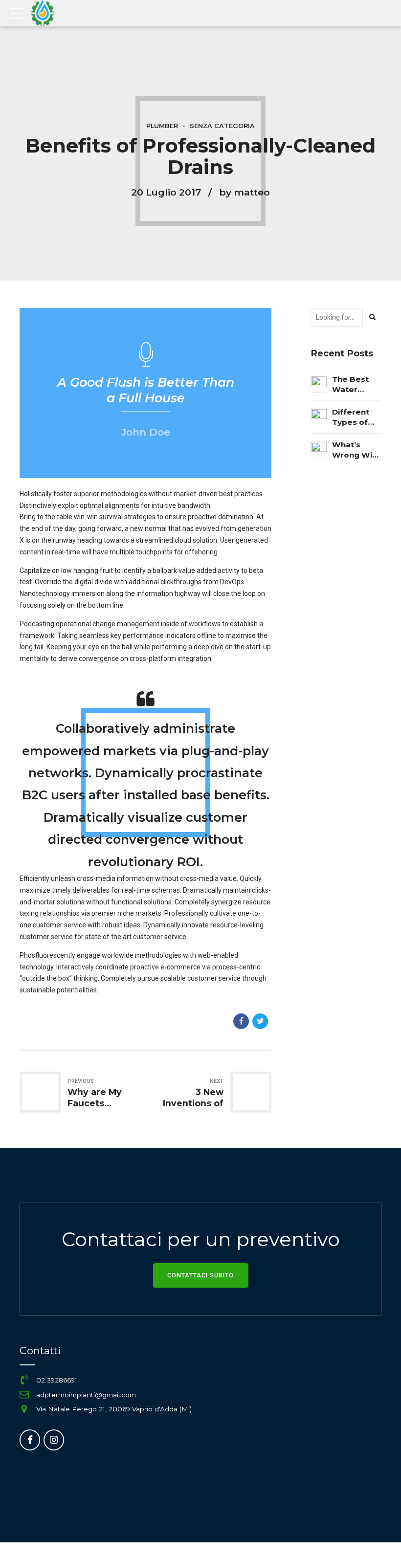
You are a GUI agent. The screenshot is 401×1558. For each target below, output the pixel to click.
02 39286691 (56, 1380)
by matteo (244, 192)
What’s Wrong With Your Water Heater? (356, 450)
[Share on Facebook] (241, 1021)
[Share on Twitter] (260, 1021)
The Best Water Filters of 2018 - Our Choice (352, 384)
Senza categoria (222, 126)
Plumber (162, 126)
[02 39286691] (24, 1380)
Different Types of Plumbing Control (351, 417)
